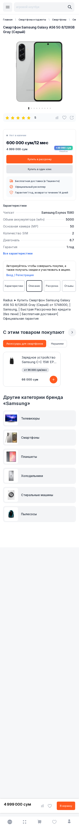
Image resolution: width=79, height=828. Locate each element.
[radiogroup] (18, 117)
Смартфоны (59, 19)
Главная (7, 19)
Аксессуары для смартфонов (24, 343)
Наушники (57, 343)
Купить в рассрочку (40, 159)
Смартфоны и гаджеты (32, 19)
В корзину (66, 805)
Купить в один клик (39, 169)
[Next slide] (72, 332)
